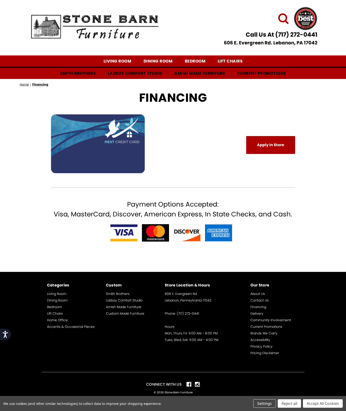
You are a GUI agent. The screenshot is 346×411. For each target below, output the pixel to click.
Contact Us (259, 300)
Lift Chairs (230, 61)
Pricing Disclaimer (264, 353)
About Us (257, 293)
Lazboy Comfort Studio (135, 73)
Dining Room (158, 61)
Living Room (118, 61)
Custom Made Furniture (125, 313)
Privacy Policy (261, 346)
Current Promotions (261, 73)
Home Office (57, 320)
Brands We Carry (264, 333)
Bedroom (195, 61)
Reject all (289, 403)
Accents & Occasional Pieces (71, 326)
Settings (264, 403)
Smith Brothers (78, 73)
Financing (258, 307)
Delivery (256, 313)
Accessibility (260, 339)
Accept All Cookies (323, 403)
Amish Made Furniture (199, 73)
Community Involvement (270, 320)
